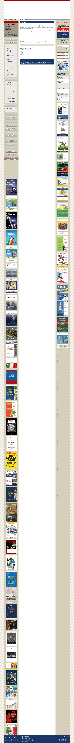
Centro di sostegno (10, 66)
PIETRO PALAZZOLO (61, 78)
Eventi (8, 86)
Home (11, 39)
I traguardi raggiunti (10, 55)
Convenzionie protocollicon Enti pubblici (11, 134)
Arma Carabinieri (60, 81)
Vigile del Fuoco (60, 77)
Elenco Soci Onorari (10, 68)
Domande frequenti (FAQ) (10, 75)
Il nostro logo (9, 61)
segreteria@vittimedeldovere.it (10, 34)
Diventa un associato (11, 63)
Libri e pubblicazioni (10, 94)
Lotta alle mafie (10, 96)
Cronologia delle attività (11, 101)
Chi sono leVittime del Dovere (10, 51)
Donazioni (11, 144)
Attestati (8, 59)
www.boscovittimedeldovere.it (64, 740)
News (11, 79)
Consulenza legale (10, 65)
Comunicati (9, 84)
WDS (68, 736)
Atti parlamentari (11, 125)
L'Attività (8, 48)
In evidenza (9, 82)
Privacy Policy (24, 741)
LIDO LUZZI (59, 100)
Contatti (8, 46)
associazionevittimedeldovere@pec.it (11, 35)
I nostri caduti (9, 108)
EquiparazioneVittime (11, 118)
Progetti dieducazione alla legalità (11, 90)
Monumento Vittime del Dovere (11, 99)
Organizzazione (9, 57)
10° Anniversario (10, 92)
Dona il (11, 157)
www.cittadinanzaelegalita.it (64, 739)
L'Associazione (11, 42)
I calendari (8, 72)
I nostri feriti (9, 110)
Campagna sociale (11, 148)
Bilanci (8, 70)
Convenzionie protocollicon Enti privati (11, 140)
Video (11, 114)
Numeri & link (11, 154)
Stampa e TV (9, 88)
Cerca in (59, 46)
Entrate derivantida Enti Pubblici (11, 129)
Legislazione (11, 122)
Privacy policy (11, 151)
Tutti (22, 45)
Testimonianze (11, 105)
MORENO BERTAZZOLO (61, 82)
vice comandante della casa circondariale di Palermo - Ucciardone (62, 86)
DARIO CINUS (59, 95)
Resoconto (11, 159)
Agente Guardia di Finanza (62, 94)
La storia (8, 53)
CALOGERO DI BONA (61, 88)
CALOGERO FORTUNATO (62, 92)
